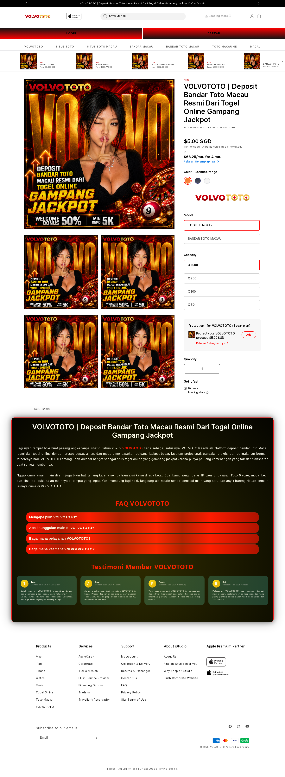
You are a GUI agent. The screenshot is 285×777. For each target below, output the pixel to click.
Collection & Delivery (135, 663)
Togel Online (44, 692)
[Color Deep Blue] (198, 181)
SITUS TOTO (65, 46)
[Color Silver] (207, 181)
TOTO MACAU (88, 670)
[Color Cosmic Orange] (188, 181)
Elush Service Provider (94, 678)
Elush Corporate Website (181, 678)
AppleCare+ (86, 656)
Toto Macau (44, 699)
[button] (33, 46)
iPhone (40, 670)
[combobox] (143, 16)
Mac (39, 656)
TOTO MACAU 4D (224, 46)
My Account (129, 656)
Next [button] (259, 3)
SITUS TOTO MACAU (102, 46)
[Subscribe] (95, 738)
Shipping (207, 146)
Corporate (86, 663)
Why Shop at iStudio (178, 670)
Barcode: (213, 127)
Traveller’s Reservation (95, 699)
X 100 (192, 291)
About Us (170, 656)
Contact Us (129, 678)
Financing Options (91, 685)
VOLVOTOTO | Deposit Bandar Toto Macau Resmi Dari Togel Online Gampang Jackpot (142, 3)
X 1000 (193, 265)
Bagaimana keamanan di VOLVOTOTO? (62, 549)
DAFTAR (213, 33)
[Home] (37, 16)
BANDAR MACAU (141, 46)
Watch (40, 678)
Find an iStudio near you (180, 663)
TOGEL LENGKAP (200, 225)
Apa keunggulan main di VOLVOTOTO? (61, 528)
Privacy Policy (131, 692)
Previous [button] (26, 3)
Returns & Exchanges (135, 670)
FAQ (124, 685)
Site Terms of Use (133, 699)
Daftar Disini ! (196, 3)
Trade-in (84, 692)
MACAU (255, 46)
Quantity (190, 359)
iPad (39, 663)
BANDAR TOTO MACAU (182, 46)
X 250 (192, 278)
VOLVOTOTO (33, 46)
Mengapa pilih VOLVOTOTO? (53, 517)
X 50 (191, 305)
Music (40, 685)
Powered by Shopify (237, 747)
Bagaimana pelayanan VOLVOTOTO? (60, 538)
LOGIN (71, 33)
